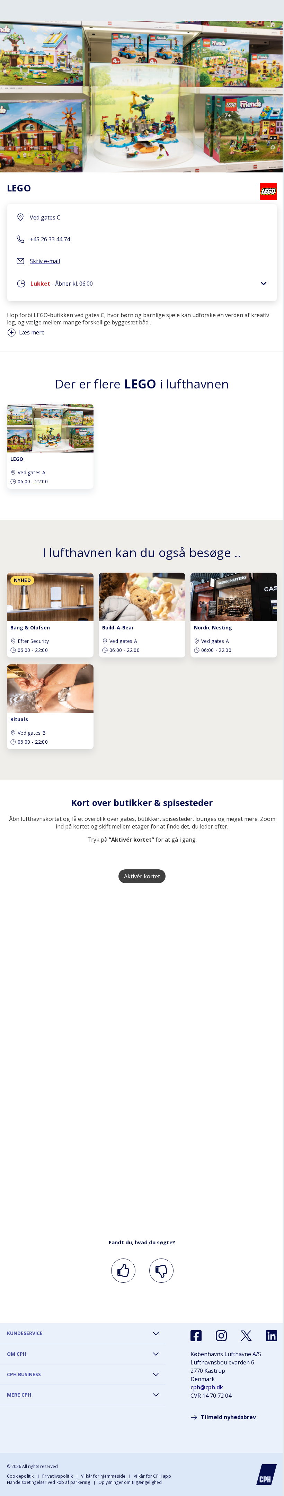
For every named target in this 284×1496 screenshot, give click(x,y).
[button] (142, 285)
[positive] (122, 1271)
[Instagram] (221, 1335)
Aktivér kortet (142, 876)
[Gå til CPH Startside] (266, 1474)
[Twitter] (246, 1335)
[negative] (160, 1271)
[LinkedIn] (271, 1335)
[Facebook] (196, 1335)
